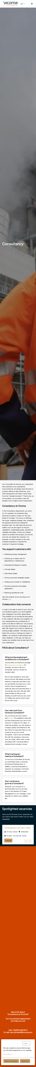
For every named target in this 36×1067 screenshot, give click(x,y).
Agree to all (25, 1061)
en (30, 841)
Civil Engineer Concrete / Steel (17, 828)
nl (26, 841)
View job (8, 840)
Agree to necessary (11, 1061)
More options (7, 1054)
